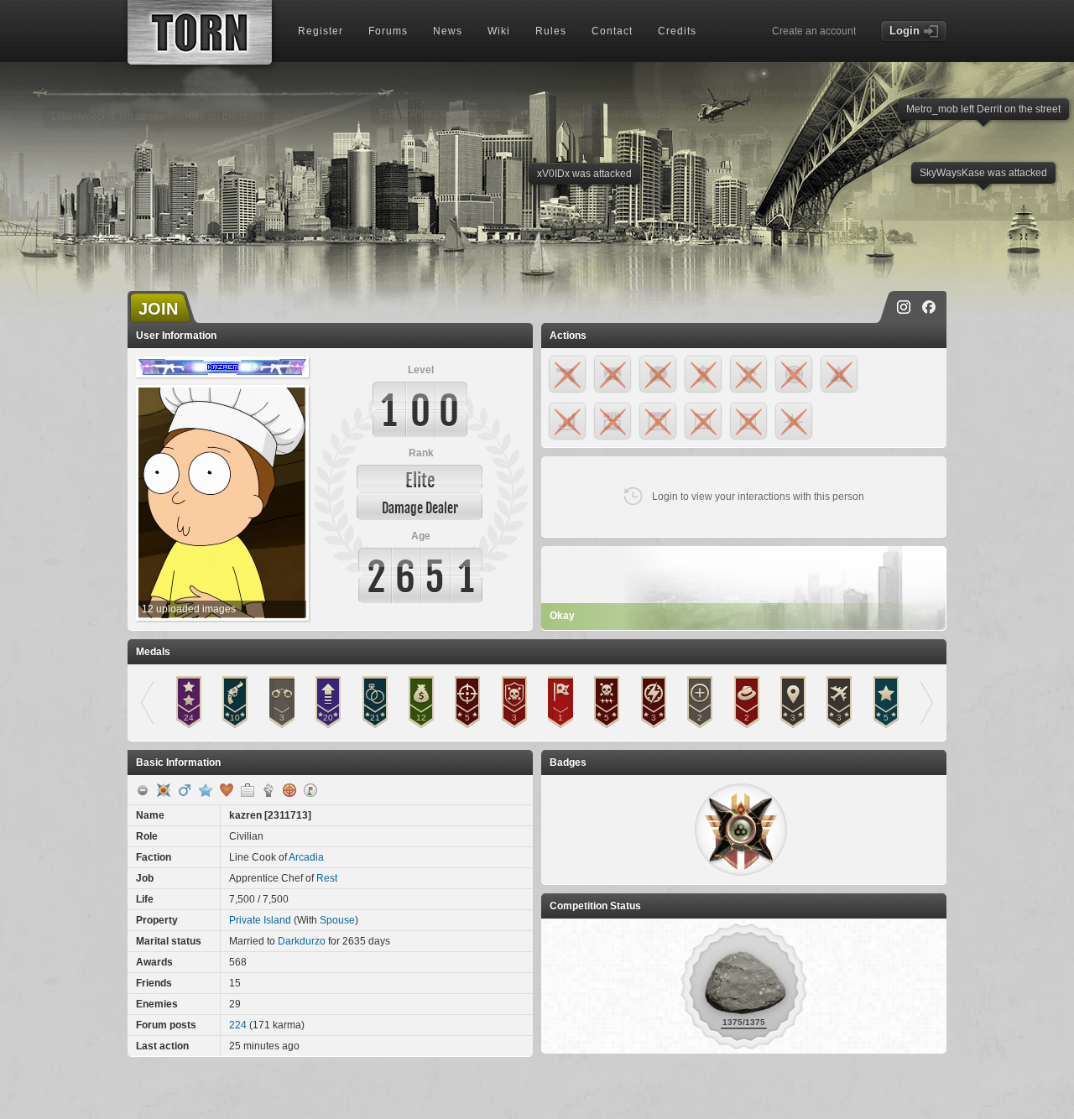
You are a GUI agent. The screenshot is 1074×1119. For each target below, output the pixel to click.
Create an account (814, 31)
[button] (741, 829)
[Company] (247, 790)
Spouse (337, 920)
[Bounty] (289, 790)
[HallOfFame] (163, 790)
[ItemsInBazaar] (310, 790)
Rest (326, 878)
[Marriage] (226, 790)
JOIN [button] (158, 308)
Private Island (260, 920)
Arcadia (306, 857)
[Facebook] (929, 307)
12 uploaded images (189, 609)
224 (238, 1025)
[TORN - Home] (200, 32)
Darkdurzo (302, 941)
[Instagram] (903, 307)
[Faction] (268, 790)
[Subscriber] (205, 790)
